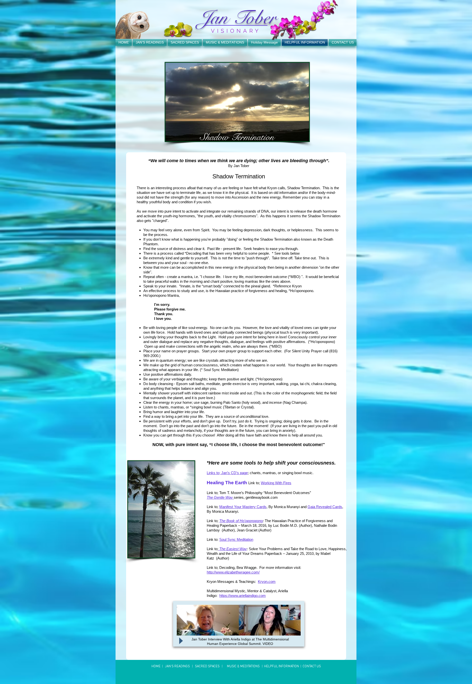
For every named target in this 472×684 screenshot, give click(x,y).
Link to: (213, 539)
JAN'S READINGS (177, 666)
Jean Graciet (247, 530)
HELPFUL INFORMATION (282, 666)
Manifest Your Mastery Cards (242, 507)
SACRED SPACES (207, 666)
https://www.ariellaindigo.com (242, 595)
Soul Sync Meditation (236, 539)
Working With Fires (276, 483)
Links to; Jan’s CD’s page (227, 473)
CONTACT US (312, 666)
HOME (156, 666)
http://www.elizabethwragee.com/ (233, 572)
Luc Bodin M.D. (285, 525)
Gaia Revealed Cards (325, 507)
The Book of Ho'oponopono (241, 521)
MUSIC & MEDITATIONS (243, 666)
